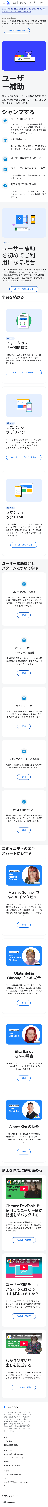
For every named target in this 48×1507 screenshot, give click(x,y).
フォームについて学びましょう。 (25, 372)
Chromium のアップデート (13, 1458)
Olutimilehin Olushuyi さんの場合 (24, 975)
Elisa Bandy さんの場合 (24, 1053)
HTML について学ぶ (24, 545)
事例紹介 (7, 1462)
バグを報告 (8, 1441)
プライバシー (15, 1496)
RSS (5, 1486)
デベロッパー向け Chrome (13, 1454)
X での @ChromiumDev (12, 1474)
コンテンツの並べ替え (24, 591)
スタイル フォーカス (24, 706)
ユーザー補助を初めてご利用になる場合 (18, 255)
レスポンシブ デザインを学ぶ (24, 457)
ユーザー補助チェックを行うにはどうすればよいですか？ (22, 1289)
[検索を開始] (30, 2)
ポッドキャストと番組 (12, 1465)
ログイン (41, 3)
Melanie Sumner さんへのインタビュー (24, 894)
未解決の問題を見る (11, 1445)
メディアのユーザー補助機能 (24, 759)
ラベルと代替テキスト (24, 809)
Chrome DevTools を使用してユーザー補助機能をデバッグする (24, 1210)
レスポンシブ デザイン (15, 430)
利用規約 (5, 1496)
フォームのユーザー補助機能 (19, 345)
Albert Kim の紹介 (24, 1126)
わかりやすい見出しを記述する (18, 1363)
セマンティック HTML (15, 514)
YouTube (7, 1478)
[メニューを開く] (3, 3)
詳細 (24, 615)
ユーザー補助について (22, 119)
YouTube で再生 (24, 1240)
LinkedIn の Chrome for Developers (16, 1482)
